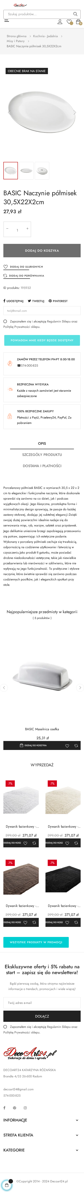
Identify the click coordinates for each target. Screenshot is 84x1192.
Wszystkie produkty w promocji (36, 942)
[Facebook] (4, 1108)
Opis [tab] (42, 443)
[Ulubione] (69, 21)
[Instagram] (25, 1108)
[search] (75, 14)
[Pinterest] (14, 1108)
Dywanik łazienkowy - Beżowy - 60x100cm (21, 906)
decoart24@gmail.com (18, 1089)
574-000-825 (29, 365)
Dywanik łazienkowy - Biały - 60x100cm (21, 826)
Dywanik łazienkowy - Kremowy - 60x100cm (63, 826)
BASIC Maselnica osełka (42, 729)
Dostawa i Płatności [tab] (42, 465)
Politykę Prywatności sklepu (21, 326)
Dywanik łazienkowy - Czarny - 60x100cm (63, 906)
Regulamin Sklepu (59, 321)
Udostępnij (15, 301)
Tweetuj (38, 301)
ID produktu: (11, 288)
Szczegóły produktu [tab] (42, 454)
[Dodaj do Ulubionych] (67, 745)
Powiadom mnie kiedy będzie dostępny (42, 340)
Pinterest (60, 301)
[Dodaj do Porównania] (76, 745)
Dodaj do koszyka (42, 250)
